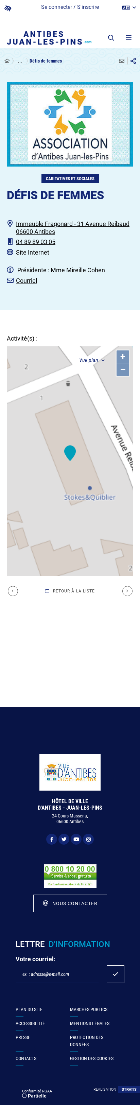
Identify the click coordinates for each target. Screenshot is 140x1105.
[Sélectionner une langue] (129, 7)
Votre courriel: (35, 959)
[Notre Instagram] (88, 839)
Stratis (129, 1089)
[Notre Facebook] (51, 839)
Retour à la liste (74, 591)
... (20, 61)
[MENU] (128, 37)
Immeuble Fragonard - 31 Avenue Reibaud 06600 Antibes (72, 227)
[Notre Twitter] (63, 839)
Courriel (26, 280)
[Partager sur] (133, 60)
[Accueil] (7, 61)
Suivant (127, 591)
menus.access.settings (7, 8)
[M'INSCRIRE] (115, 974)
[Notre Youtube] (76, 839)
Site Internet (32, 252)
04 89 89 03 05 (35, 241)
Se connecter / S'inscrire (70, 7)
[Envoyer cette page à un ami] (122, 60)
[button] (111, 37)
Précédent (13, 591)
